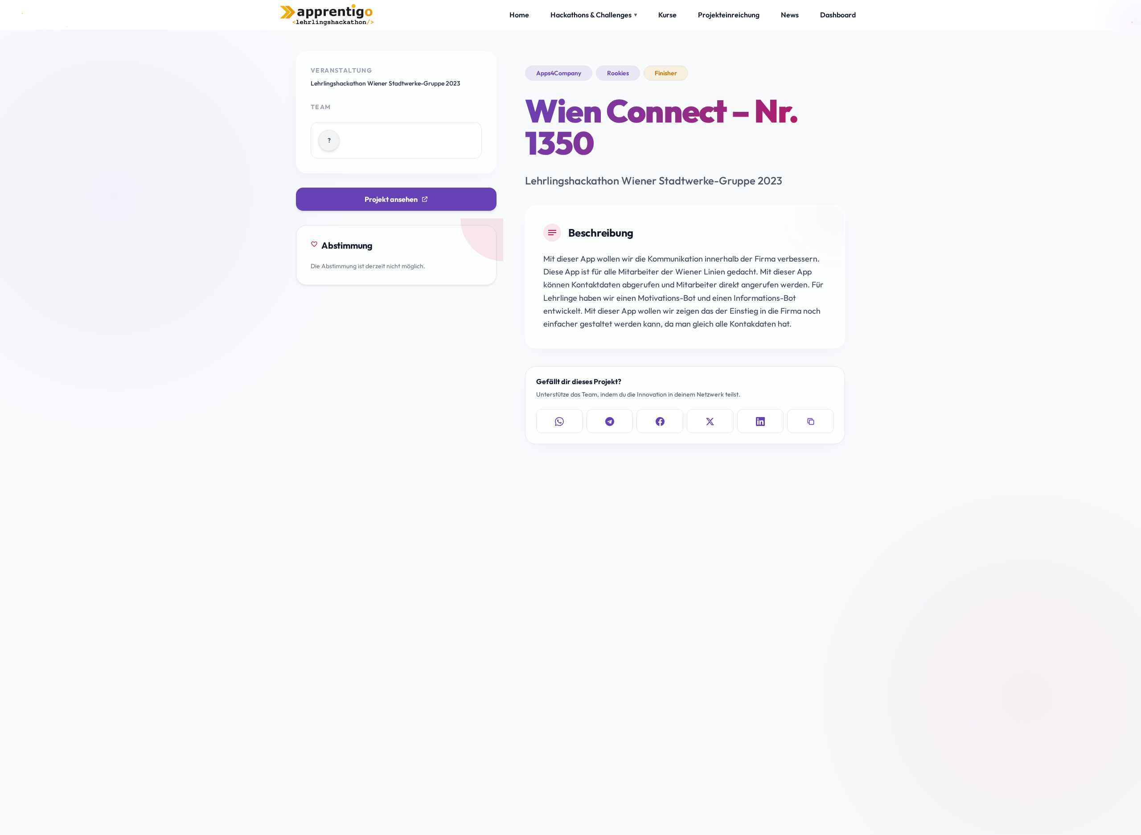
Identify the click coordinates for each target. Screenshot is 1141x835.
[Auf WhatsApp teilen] (559, 421)
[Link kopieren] (810, 421)
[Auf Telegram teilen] (610, 421)
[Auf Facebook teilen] (659, 421)
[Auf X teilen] (710, 421)
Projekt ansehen (391, 199)
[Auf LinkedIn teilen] (760, 421)
